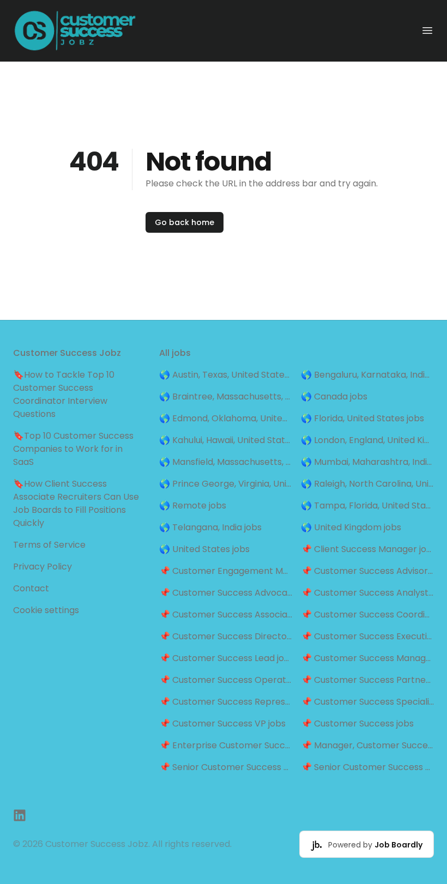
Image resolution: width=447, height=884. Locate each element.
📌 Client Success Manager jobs (367, 549)
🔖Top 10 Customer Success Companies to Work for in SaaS (73, 448)
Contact (31, 588)
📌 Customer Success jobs (357, 723)
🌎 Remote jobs (192, 505)
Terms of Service (49, 544)
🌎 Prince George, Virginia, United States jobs (225, 483)
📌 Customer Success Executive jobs (367, 636)
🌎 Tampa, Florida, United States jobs (367, 505)
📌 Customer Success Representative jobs (225, 701)
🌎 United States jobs (204, 549)
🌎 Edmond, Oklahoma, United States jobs (225, 418)
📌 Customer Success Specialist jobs (367, 701)
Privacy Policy (42, 566)
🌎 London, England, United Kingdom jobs (367, 440)
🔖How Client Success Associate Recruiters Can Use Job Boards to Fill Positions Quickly (76, 503)
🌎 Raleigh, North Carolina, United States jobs (367, 483)
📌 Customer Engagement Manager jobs (225, 571)
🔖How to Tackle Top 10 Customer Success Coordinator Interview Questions (63, 394)
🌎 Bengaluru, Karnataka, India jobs (367, 374)
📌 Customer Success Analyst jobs (367, 592)
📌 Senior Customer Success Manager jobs (367, 767)
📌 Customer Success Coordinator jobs (367, 614)
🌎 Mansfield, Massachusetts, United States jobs (225, 462)
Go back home (184, 222)
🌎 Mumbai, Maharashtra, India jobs (367, 462)
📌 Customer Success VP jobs (222, 723)
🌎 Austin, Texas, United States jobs (225, 374)
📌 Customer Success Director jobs (225, 636)
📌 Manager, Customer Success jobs (367, 745)
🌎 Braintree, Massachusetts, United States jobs (225, 396)
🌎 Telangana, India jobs (210, 527)
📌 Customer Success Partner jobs (367, 680)
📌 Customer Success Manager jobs (367, 658)
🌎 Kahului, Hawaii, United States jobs (225, 440)
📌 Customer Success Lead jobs (225, 658)
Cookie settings (46, 610)
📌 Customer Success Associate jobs (225, 614)
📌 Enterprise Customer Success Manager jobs (225, 745)
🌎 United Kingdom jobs (351, 527)
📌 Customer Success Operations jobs (225, 680)
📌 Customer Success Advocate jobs (225, 592)
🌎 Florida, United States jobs (362, 418)
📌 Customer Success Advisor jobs (367, 571)
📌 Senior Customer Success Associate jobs (225, 767)
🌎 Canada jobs (334, 396)
